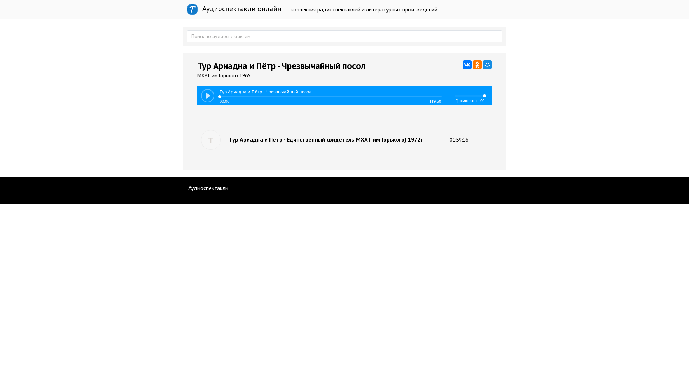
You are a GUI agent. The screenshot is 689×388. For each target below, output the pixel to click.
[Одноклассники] (477, 64)
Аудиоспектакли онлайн (241, 8)
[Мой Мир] (487, 64)
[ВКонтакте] (467, 64)
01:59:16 (459, 140)
